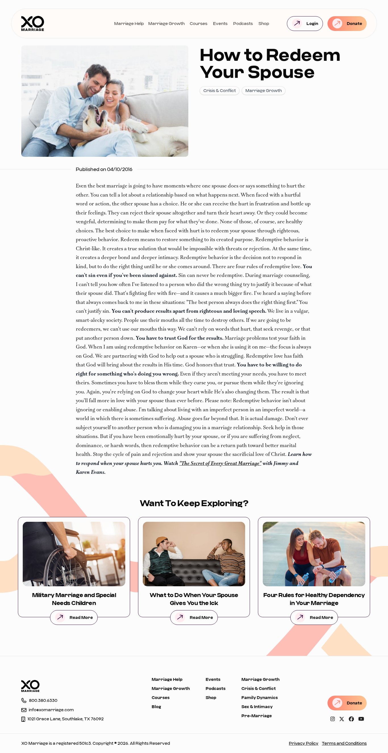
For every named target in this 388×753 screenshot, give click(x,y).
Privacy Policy (303, 743)
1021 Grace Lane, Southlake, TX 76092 (66, 718)
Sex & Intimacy (257, 706)
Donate (354, 23)
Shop (263, 23)
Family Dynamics (259, 697)
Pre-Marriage (256, 715)
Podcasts (243, 23)
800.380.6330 (43, 700)
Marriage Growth (166, 23)
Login (312, 23)
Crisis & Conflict (258, 688)
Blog (156, 706)
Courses (198, 23)
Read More (81, 617)
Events (220, 23)
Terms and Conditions (344, 743)
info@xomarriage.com (51, 709)
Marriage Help (129, 23)
